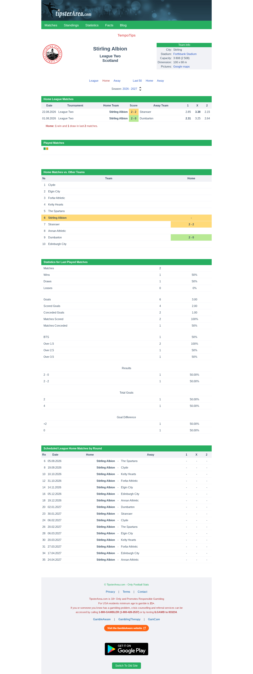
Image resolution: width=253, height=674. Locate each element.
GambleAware (102, 619)
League (93, 80)
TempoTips (127, 35)
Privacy (110, 591)
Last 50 (137, 80)
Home (149, 80)
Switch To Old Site (126, 665)
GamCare (154, 619)
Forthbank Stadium (185, 54)
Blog (123, 25)
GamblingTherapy (129, 619)
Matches (51, 25)
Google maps (181, 66)
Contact (142, 591)
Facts (109, 25)
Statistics (92, 25)
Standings (71, 25)
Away (117, 80)
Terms (126, 591)
